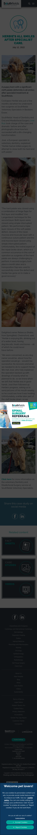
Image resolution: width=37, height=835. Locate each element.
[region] (18, 809)
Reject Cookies (21, 827)
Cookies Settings (20, 818)
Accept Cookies (21, 822)
